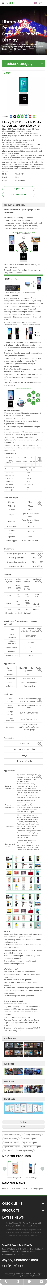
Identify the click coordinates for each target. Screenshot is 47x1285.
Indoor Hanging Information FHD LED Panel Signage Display (14, 1177)
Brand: (4, 177)
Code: (4, 180)
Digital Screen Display (32, 1147)
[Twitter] (15, 1266)
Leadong (36, 1276)
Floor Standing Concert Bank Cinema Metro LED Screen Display (32, 1177)
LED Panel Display (29, 1139)
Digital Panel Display (12, 1147)
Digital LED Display (30, 1143)
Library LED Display (11, 1139)
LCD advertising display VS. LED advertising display (34, 1188)
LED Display (8, 1151)
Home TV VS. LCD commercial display (13, 1188)
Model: (4, 174)
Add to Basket (17, 194)
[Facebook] (4, 1266)
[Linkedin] (10, 1266)
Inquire (17, 188)
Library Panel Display (33, 1134)
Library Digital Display (25, 1151)
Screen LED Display (11, 1143)
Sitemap (18, 1276)
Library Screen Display (12, 1134)
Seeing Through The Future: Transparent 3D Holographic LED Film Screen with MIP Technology (23, 1226)
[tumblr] (20, 1266)
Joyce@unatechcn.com (20, 1260)
